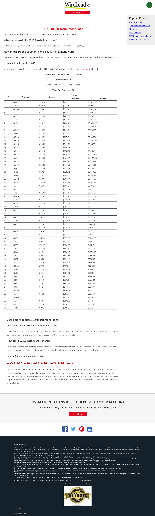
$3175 (10, 362)
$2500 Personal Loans (139, 39)
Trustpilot (17, 508)
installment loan (82, 69)
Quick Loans (135, 32)
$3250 (35, 362)
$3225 (27, 362)
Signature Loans (136, 29)
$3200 (18, 362)
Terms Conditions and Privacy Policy (77, 484)
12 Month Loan (136, 22)
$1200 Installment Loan (140, 36)
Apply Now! (77, 414)
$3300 (53, 362)
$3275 (44, 362)
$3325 (61, 362)
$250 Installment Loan (139, 26)
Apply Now (77, 12)
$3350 (70, 362)
